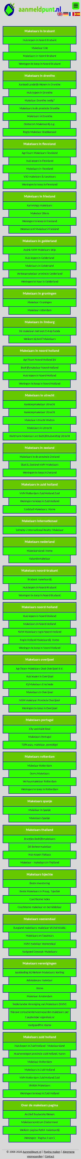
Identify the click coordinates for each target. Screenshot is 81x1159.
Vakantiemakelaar (39, 558)
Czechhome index (39, 899)
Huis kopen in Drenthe (40, 92)
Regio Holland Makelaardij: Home (39, 640)
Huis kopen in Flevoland (39, 161)
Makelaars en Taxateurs (40, 935)
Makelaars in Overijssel (39, 692)
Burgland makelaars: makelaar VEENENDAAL (39, 928)
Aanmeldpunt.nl (32, 1152)
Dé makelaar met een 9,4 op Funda (39, 331)
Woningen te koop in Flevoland (39, 184)
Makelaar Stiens (39, 213)
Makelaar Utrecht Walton (40, 420)
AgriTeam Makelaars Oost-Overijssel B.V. (39, 668)
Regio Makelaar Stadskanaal (39, 132)
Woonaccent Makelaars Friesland (39, 229)
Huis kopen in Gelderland (39, 258)
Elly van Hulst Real (39, 729)
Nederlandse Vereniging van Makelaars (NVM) (39, 1004)
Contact (49, 1156)
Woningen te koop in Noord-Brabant (40, 64)
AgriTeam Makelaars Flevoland (40, 153)
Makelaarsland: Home (40, 551)
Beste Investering (39, 883)
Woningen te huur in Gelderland (39, 281)
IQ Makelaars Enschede (39, 684)
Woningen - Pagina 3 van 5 (39, 1138)
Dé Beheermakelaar (39, 847)
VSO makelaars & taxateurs (40, 176)
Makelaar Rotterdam (39, 765)
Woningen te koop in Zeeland (39, 472)
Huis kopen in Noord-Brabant (39, 40)
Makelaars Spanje (39, 818)
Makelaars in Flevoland (39, 168)
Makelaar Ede (40, 48)
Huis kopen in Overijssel (39, 676)
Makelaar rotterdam (40, 310)
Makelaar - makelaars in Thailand (39, 862)
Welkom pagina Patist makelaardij (39, 1130)
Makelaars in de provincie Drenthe (40, 108)
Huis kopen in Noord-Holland (39, 375)
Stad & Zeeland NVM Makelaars (39, 464)
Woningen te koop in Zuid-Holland (39, 501)
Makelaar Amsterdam (39, 996)
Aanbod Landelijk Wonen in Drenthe (39, 84)
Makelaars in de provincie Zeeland (39, 457)
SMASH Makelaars (39, 1085)
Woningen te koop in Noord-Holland (39, 383)
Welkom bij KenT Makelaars (40, 339)
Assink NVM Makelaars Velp (39, 250)
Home (39, 988)
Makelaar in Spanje (39, 810)
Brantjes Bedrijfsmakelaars (39, 839)
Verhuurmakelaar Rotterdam (39, 781)
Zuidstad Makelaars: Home (39, 509)
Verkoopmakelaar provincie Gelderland (39, 273)
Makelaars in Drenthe (39, 116)
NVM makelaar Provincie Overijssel (39, 700)
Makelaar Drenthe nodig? (40, 100)
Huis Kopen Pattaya (39, 854)
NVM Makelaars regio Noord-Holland (39, 632)
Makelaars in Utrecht (39, 428)
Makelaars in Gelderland (39, 266)
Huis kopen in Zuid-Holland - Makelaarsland (40, 1046)
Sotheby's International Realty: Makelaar (40, 530)
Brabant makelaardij (40, 579)
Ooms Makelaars (39, 773)
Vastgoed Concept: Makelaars (39, 951)
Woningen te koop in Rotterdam (39, 789)
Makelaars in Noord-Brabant (39, 56)
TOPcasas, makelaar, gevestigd (40, 744)
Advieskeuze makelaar (40, 980)
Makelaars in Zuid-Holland (40, 1069)
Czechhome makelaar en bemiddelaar (40, 907)
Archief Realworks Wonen (39, 1114)
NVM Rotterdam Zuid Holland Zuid (40, 493)
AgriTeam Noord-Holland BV (39, 360)
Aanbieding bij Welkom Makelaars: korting (39, 972)
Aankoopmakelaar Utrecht (39, 404)
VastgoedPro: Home (39, 1025)
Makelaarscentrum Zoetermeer (39, 1122)
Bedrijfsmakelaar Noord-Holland (39, 367)
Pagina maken (52, 1152)
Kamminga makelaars (39, 205)
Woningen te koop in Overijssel (39, 708)
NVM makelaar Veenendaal (40, 944)
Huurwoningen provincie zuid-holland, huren (39, 1054)
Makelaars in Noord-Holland (39, 624)
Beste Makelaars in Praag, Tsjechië (40, 891)
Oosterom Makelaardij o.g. (39, 124)
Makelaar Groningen (40, 302)
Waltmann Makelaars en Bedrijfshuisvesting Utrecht (39, 436)
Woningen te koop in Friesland (39, 221)
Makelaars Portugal (39, 737)
